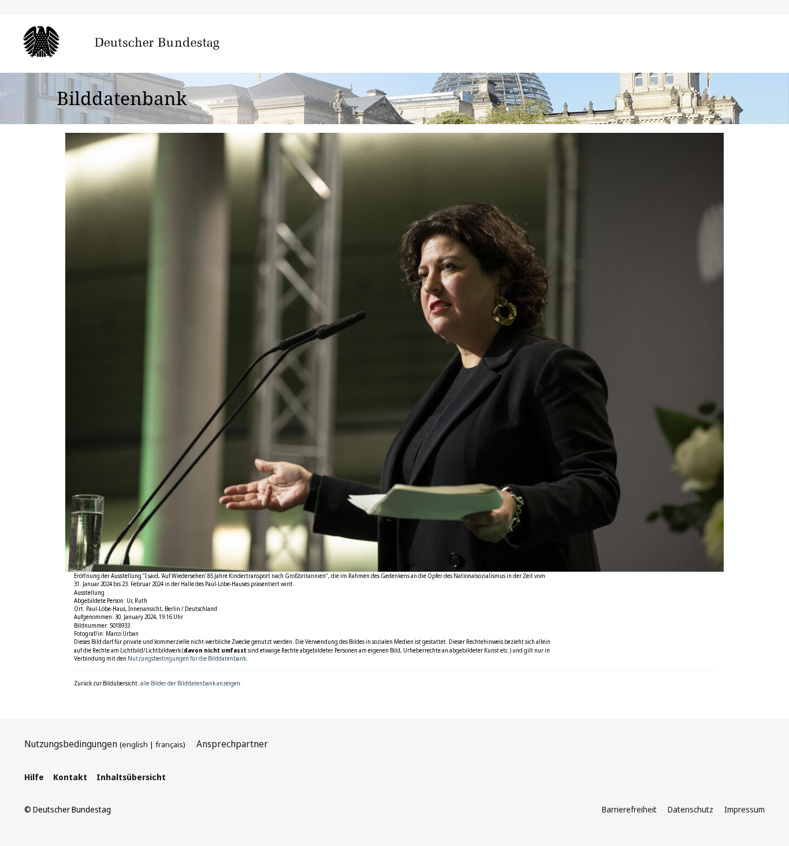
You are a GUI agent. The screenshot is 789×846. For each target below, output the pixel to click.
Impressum (744, 809)
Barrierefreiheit (629, 809)
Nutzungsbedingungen (70, 743)
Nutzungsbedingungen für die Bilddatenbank (187, 658)
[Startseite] (138, 42)
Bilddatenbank (122, 97)
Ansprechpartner (232, 743)
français (169, 744)
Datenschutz (690, 809)
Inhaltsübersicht (131, 777)
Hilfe (34, 777)
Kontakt (70, 777)
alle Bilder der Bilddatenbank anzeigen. (191, 683)
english (135, 744)
